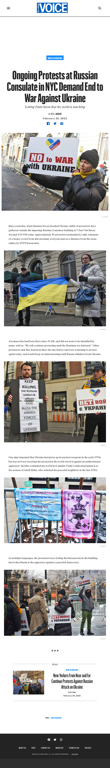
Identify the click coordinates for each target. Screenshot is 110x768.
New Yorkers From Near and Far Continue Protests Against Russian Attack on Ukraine (72, 680)
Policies (88, 747)
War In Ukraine (72, 669)
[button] (8, 8)
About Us (22, 747)
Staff (33, 747)
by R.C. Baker (72, 691)
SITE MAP (75, 754)
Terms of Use (74, 747)
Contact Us (45, 747)
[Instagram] (61, 739)
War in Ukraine (56, 717)
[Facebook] (49, 739)
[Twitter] (55, 739)
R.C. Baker (56, 113)
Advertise (60, 747)
